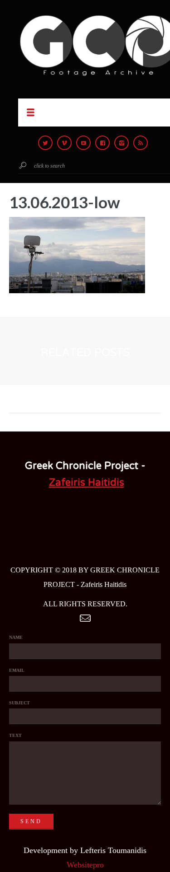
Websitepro (85, 864)
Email (16, 670)
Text (15, 735)
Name (16, 637)
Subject (19, 702)
